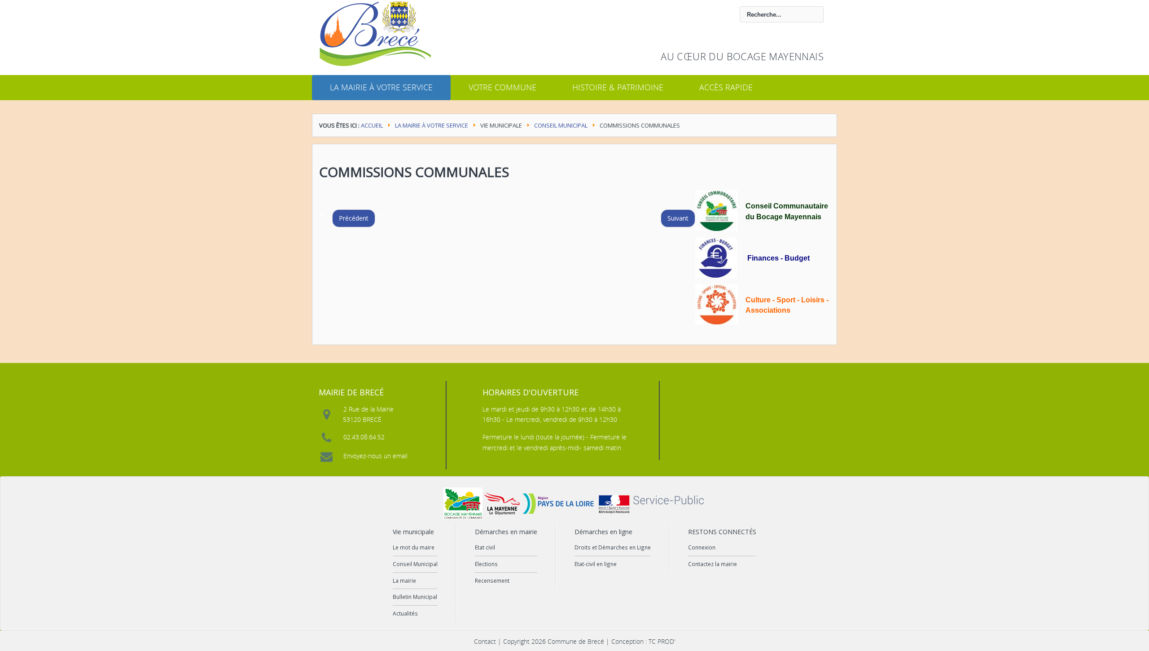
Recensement (492, 580)
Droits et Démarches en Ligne (612, 547)
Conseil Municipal (561, 125)
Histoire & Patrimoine (617, 87)
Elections (486, 563)
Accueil (372, 125)
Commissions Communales (414, 172)
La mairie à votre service (381, 87)
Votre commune (502, 87)
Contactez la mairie (712, 563)
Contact (485, 641)
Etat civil (485, 547)
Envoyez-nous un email (375, 456)
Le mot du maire (413, 547)
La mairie (404, 580)
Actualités (405, 613)
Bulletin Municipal (415, 596)
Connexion (701, 547)
